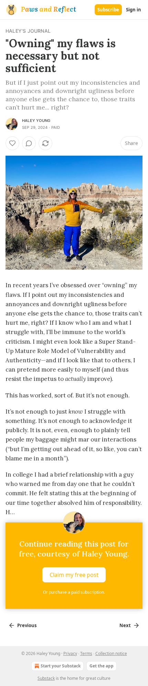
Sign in (133, 10)
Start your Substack (61, 666)
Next (125, 625)
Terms (86, 653)
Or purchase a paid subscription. (74, 592)
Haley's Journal (28, 31)
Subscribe (108, 10)
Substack (46, 678)
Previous (26, 625)
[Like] (12, 143)
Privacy (70, 653)
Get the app (101, 666)
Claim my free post (74, 574)
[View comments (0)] (29, 143)
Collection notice (111, 653)
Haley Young (36, 120)
